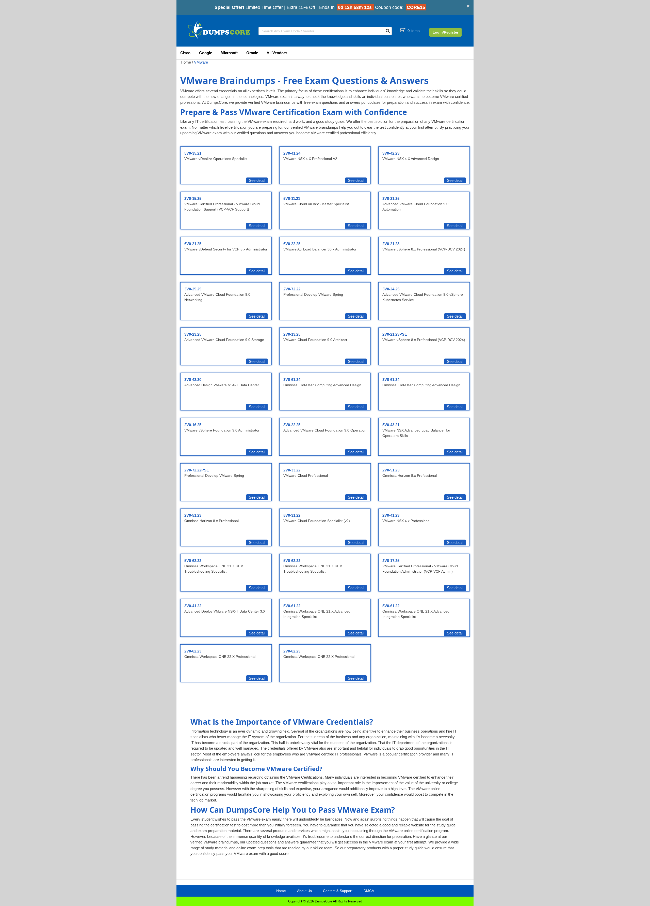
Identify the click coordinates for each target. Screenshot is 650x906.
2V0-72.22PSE (196, 470)
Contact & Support (337, 891)
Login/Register (445, 32)
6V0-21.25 (192, 244)
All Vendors (277, 53)
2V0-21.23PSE (394, 334)
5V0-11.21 (291, 198)
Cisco (185, 53)
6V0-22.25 (291, 244)
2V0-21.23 (390, 244)
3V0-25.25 (192, 289)
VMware (201, 62)
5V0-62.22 (192, 560)
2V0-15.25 (192, 198)
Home (186, 62)
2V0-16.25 (192, 425)
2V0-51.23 (390, 470)
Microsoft (229, 53)
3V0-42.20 (192, 379)
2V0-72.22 (291, 289)
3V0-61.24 (291, 379)
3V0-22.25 (291, 425)
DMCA (369, 891)
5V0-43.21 (390, 425)
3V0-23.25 (192, 334)
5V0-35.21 (192, 153)
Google (205, 53)
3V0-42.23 (390, 153)
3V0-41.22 (192, 606)
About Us (304, 891)
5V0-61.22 (291, 606)
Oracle (252, 53)
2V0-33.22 (291, 470)
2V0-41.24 (291, 153)
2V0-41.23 (390, 515)
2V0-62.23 (192, 651)
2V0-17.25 (390, 560)
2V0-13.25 (291, 334)
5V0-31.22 (291, 515)
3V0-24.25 (390, 289)
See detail (257, 180)
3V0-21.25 (390, 198)
